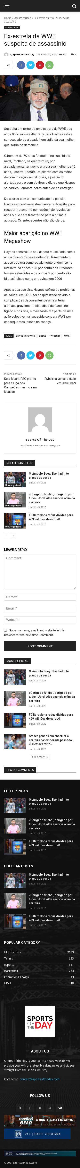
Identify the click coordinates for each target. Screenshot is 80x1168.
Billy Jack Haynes (25, 335)
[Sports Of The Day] (6, 54)
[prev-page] (6, 535)
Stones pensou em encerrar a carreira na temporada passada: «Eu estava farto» (51, 740)
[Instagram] (50, 1108)
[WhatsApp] (49, 65)
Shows (42, 335)
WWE (67, 335)
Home (7, 18)
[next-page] (13, 535)
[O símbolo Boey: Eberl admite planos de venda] (15, 479)
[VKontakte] (60, 1108)
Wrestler (55, 335)
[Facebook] (21, 65)
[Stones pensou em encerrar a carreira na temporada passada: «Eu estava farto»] (15, 741)
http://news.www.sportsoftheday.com (40, 445)
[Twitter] (30, 65)
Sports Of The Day (23, 54)
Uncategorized (22, 18)
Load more (38, 757)
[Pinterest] (40, 65)
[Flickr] (40, 1108)
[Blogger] (20, 1108)
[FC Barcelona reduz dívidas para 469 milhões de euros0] (15, 521)
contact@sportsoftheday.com (39, 1079)
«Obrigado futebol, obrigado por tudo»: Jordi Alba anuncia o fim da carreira (52, 498)
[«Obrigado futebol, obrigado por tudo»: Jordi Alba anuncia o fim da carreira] (15, 500)
